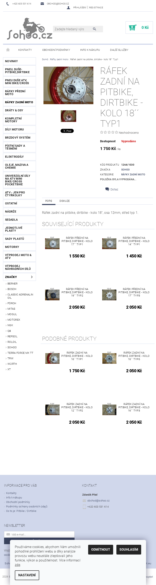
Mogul (12, 314)
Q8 (9, 330)
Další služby (119, 49)
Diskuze (65, 201)
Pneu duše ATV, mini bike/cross (17, 82)
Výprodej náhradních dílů (18, 267)
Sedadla (11, 219)
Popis (48, 201)
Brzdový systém (17, 137)
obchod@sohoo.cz (98, 500)
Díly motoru (14, 129)
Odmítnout (100, 549)
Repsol (12, 336)
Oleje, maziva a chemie (16, 166)
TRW (10, 358)
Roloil (12, 341)
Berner (12, 283)
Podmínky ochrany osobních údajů (26, 506)
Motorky (12, 247)
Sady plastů (14, 238)
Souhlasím (128, 549)
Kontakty (25, 49)
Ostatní (11, 203)
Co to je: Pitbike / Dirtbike (21, 510)
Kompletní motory (13, 120)
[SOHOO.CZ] (30, 29)
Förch (12, 303)
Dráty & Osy (14, 110)
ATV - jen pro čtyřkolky (15, 194)
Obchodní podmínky (56, 49)
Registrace (96, 7)
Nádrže (10, 211)
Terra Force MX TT (20, 352)
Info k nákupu (90, 49)
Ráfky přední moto (15, 93)
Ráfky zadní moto (19, 102)
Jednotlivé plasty (13, 229)
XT (9, 369)
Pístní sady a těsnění (15, 147)
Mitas (11, 308)
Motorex (14, 319)
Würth (12, 363)
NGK (10, 325)
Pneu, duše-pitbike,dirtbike (17, 71)
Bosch (12, 289)
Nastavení (27, 575)
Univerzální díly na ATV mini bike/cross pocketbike (17, 180)
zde (17, 565)
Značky (11, 277)
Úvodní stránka (8, 50)
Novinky (11, 61)
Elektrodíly (14, 156)
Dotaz (114, 189)
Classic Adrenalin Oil (20, 296)
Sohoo (12, 347)
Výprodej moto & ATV (18, 256)
